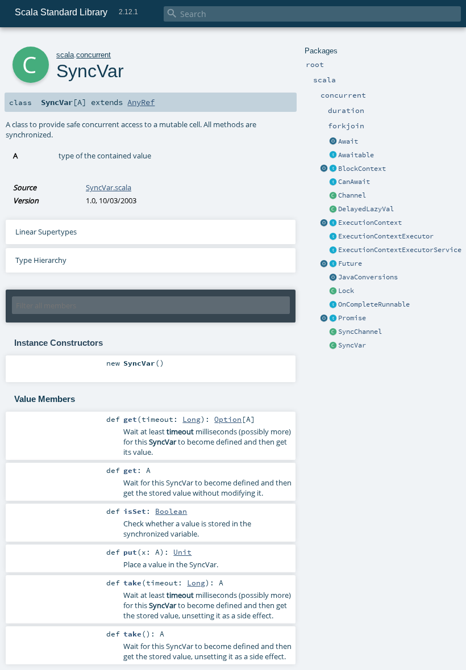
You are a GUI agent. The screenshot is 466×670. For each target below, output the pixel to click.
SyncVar (352, 345)
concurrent (93, 55)
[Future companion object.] (323, 264)
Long (191, 419)
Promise (352, 318)
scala (65, 55)
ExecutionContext (370, 223)
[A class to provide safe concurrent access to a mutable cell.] (333, 345)
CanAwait (354, 182)
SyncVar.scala (108, 187)
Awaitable (356, 155)
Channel (352, 195)
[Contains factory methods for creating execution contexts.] (323, 223)
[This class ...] (333, 291)
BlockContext (362, 169)
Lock (346, 291)
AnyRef (141, 102)
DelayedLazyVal (366, 209)
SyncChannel (360, 332)
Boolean (171, 511)
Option (228, 419)
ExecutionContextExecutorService (399, 250)
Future (350, 263)
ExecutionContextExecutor (386, 236)
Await (348, 141)
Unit (182, 551)
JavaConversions (368, 277)
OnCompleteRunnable (374, 304)
